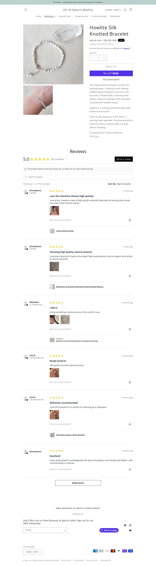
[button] (26, 9)
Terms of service (92, 560)
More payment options (111, 79)
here (96, 136)
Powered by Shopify (52, 560)
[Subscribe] (64, 530)
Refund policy (66, 560)
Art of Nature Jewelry (36, 560)
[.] (24, 2)
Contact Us (78, 513)
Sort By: (112, 184)
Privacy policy (79, 560)
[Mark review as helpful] (130, 220)
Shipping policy (105, 560)
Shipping (93, 44)
